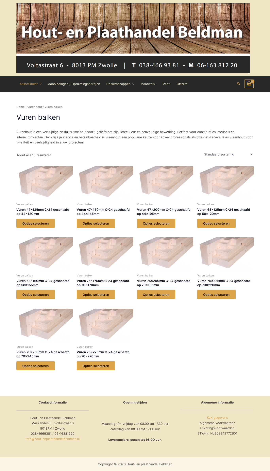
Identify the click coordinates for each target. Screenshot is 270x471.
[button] (239, 83)
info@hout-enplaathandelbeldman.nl (53, 439)
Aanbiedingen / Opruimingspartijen (74, 84)
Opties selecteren (35, 223)
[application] (40, 84)
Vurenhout (34, 107)
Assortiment (29, 84)
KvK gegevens (217, 417)
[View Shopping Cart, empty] (249, 84)
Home (20, 107)
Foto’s (166, 84)
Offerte (182, 84)
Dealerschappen (118, 84)
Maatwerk (148, 84)
